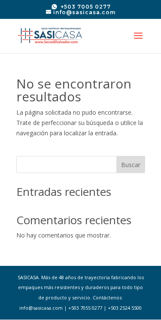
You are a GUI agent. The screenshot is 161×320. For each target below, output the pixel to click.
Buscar (130, 165)
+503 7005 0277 (85, 6)
